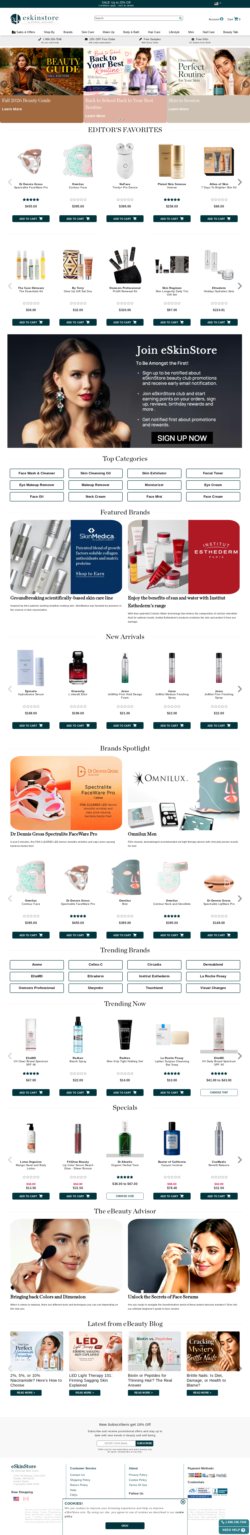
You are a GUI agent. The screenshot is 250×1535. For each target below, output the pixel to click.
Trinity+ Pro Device (125, 186)
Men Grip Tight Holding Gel (125, 1059)
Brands (68, 32)
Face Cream (213, 496)
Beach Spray (78, 1059)
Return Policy (79, 1484)
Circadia (154, 964)
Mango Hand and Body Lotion (31, 1165)
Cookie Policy (138, 1479)
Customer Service (83, 1468)
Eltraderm (96, 976)
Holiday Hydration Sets (219, 289)
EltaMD (37, 976)
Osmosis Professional (37, 988)
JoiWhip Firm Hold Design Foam (125, 694)
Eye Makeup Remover (36, 485)
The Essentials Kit (31, 289)
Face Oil (37, 496)
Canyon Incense (172, 1163)
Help (73, 1490)
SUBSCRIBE (144, 1443)
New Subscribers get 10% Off (125, 1424)
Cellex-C (96, 964)
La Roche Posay (213, 976)
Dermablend (213, 964)
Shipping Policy (80, 1479)
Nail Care (209, 32)
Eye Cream (213, 485)
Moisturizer (154, 485)
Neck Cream (95, 496)
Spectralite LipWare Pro (219, 902)
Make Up (108, 32)
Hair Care (154, 32)
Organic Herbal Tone (125, 1163)
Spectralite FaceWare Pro (31, 186)
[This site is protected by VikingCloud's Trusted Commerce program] (200, 1492)
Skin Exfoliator (154, 473)
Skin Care (87, 32)
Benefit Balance (219, 1163)
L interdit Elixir (78, 693)
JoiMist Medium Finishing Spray (172, 694)
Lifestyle (174, 32)
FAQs (73, 1494)
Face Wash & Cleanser (37, 473)
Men (191, 32)
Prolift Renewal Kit (125, 289)
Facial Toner (213, 473)
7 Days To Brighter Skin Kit (219, 186)
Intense (172, 186)
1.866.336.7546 (235, 1522)
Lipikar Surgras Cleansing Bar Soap (172, 1061)
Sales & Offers (25, 32)
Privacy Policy (138, 1474)
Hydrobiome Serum (31, 693)
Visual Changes (213, 988)
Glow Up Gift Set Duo (78, 289)
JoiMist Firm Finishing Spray (219, 694)
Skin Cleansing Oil (95, 473)
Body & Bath (131, 32)
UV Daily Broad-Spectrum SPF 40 (219, 1061)
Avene (37, 964)
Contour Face (78, 186)
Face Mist (154, 496)
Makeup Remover (96, 485)
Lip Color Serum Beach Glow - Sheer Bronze (78, 1165)
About (133, 1468)
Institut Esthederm (154, 976)
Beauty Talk (230, 32)
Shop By (49, 32)
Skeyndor (95, 988)
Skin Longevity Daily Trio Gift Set (172, 291)
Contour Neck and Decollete (172, 902)
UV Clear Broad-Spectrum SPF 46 (31, 1061)
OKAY (125, 1525)
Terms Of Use (138, 1484)
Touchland (154, 988)
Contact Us (77, 1474)
